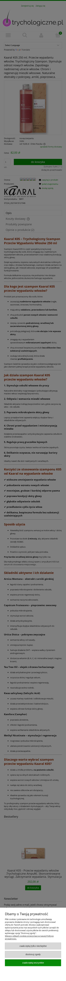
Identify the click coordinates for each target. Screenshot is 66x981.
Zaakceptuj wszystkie (33, 962)
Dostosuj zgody (33, 954)
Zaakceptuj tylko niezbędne (33, 946)
